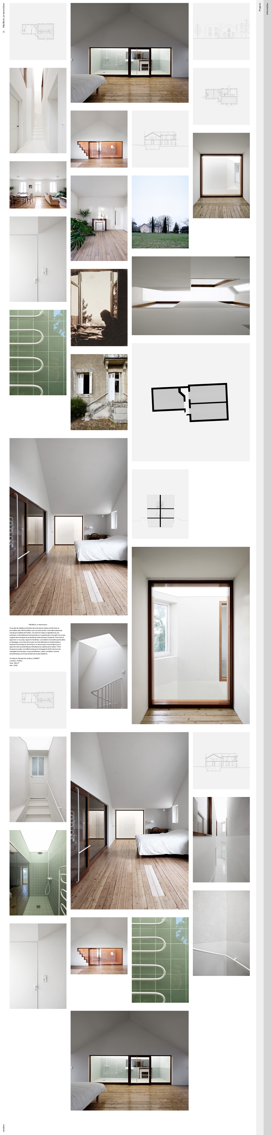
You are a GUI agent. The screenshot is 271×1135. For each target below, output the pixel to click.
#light (38, 157)
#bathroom (99, 171)
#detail (38, 306)
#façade (221, 64)
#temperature (41, 399)
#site (92, 350)
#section (160, 171)
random (3, 1128)
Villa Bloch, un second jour (38, 62)
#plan (38, 64)
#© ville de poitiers (101, 350)
